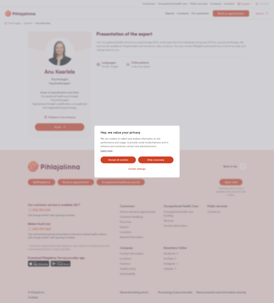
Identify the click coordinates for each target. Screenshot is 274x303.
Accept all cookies (118, 160)
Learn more (107, 150)
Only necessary (155, 160)
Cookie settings (137, 169)
